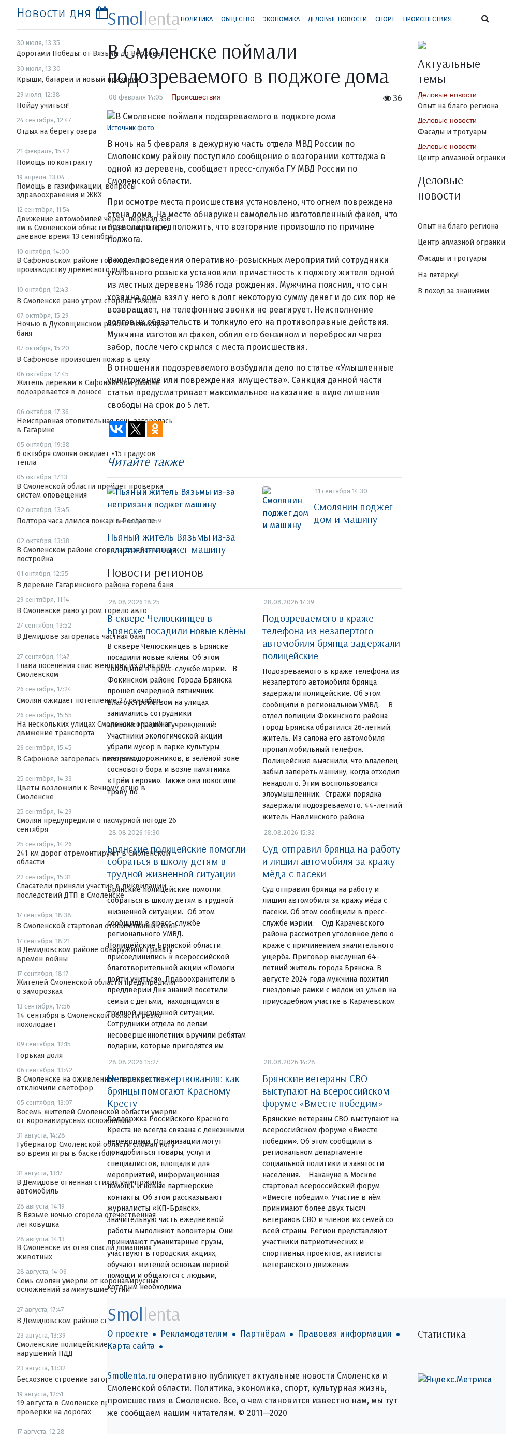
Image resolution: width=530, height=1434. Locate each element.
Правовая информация (345, 1334)
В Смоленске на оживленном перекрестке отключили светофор (91, 1083)
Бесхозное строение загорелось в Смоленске (96, 1379)
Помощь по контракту (54, 162)
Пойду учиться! (43, 105)
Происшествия (427, 19)
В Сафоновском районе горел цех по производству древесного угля (81, 265)
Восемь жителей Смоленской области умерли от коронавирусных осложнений (97, 1116)
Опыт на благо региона (458, 106)
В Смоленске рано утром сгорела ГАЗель (87, 300)
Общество (238, 19)
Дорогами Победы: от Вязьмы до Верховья (91, 53)
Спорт (385, 19)
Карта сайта (131, 1346)
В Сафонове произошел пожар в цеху (83, 359)
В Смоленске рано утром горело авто (82, 610)
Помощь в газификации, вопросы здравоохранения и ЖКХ (76, 191)
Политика (197, 19)
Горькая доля (40, 1055)
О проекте (127, 1334)
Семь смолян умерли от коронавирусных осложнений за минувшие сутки (88, 1285)
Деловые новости (337, 19)
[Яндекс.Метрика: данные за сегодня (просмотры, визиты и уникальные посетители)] (455, 1379)
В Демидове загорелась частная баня (81, 636)
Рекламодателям (194, 1334)
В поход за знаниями (453, 291)
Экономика (281, 19)
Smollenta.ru (131, 1376)
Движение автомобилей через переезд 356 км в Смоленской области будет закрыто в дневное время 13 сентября (94, 228)
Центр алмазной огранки (461, 157)
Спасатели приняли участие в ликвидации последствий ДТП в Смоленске (91, 890)
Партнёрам (262, 1334)
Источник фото (130, 128)
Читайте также (145, 461)
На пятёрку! (438, 275)
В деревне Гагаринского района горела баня (95, 584)
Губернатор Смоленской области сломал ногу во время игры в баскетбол (96, 1149)
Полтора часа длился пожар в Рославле (86, 521)
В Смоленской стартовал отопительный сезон (97, 925)
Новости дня (54, 13)
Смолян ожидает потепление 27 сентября (88, 700)
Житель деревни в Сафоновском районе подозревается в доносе (88, 387)
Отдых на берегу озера (56, 131)
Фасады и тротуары (452, 131)
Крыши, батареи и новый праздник (78, 79)
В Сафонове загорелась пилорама (76, 759)
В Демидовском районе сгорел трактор (86, 1320)
